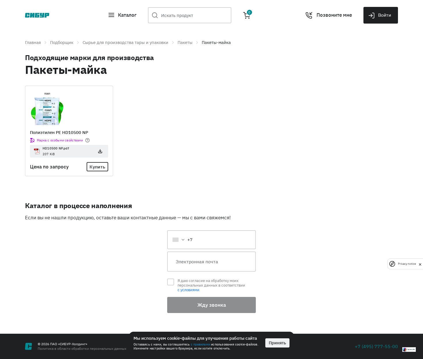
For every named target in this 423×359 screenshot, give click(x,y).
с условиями (188, 289)
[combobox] (182, 239)
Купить (97, 167)
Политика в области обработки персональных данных (82, 348)
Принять (277, 342)
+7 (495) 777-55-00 (376, 346)
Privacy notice (407, 263)
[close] (420, 263)
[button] (122, 15)
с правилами (200, 344)
